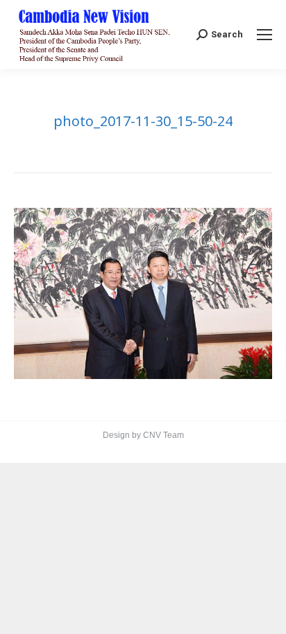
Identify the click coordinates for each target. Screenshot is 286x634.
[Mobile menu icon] (264, 34)
